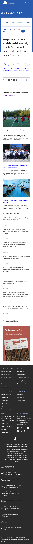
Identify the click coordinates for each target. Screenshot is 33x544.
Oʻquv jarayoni (21, 374)
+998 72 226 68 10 (6, 426)
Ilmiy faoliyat (20, 371)
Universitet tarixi (5, 374)
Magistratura (5, 400)
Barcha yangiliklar (10, 321)
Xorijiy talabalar (21, 400)
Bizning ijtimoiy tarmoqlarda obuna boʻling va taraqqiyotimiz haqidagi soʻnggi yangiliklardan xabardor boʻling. (24, 420)
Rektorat (3, 381)
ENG (29, 2)
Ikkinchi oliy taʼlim (6, 404)
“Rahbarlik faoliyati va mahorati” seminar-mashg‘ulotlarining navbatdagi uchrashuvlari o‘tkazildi (15, 231)
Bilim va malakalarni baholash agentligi (6, 408)
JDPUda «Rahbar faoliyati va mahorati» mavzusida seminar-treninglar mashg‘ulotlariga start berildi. (16, 269)
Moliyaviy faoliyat (21, 381)
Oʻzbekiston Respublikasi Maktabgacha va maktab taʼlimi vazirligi (11, 493)
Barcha (6, 22)
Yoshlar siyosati (21, 384)
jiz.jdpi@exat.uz (5, 432)
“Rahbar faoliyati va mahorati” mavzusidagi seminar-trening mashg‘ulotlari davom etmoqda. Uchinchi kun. (15, 244)
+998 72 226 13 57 (6, 423)
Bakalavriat (4, 397)
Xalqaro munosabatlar (23, 377)
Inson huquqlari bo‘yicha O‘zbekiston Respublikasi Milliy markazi (11, 508)
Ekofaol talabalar (17, 22)
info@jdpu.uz (5, 429)
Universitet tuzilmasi (7, 377)
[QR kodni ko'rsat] (20, 80)
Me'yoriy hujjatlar (6, 387)
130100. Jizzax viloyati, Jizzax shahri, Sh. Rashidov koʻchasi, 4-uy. (8, 418)
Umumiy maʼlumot (6, 371)
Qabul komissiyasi (6, 394)
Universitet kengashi (7, 384)
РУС (26, 2)
